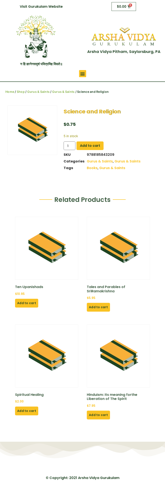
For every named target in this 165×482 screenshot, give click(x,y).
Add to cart (90, 145)
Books (92, 167)
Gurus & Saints (38, 91)
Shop (21, 91)
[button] (82, 73)
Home (9, 91)
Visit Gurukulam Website (41, 6)
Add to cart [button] (26, 303)
